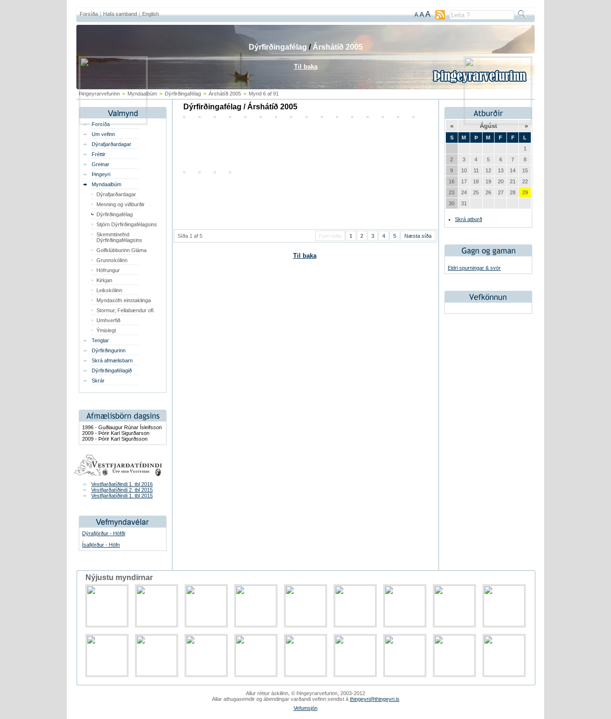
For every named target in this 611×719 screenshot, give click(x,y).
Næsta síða (418, 236)
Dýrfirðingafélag (114, 214)
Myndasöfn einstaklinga (123, 300)
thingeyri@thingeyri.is (375, 699)
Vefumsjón (305, 708)
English (150, 14)
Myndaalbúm (106, 184)
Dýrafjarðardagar (111, 144)
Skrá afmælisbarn (112, 360)
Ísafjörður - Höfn (101, 545)
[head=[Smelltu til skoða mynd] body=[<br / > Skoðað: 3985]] (215, 171)
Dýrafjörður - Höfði (103, 533)
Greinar (100, 164)
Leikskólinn (109, 290)
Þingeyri (101, 174)
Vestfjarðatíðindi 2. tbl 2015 (122, 490)
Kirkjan (104, 280)
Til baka (304, 255)
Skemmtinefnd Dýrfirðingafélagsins (119, 237)
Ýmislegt (106, 330)
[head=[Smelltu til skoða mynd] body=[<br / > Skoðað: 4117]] (199, 171)
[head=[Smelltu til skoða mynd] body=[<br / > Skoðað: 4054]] (184, 171)
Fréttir (98, 154)
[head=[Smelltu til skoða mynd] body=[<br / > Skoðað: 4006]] (230, 171)
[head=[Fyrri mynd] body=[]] (113, 122)
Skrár (98, 380)
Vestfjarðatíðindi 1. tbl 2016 (122, 484)
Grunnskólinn (111, 260)
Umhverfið (108, 320)
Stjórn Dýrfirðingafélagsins (126, 224)
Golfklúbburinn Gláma (121, 250)
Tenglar (100, 340)
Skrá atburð (468, 219)
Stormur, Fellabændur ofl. (125, 310)
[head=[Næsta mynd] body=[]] (498, 122)
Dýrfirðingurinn (109, 350)
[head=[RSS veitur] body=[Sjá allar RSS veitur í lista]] (440, 18)
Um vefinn (103, 134)
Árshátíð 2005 (338, 47)
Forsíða (89, 14)
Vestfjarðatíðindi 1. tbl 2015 (122, 495)
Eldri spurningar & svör (474, 268)
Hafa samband (120, 14)
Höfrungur (108, 270)
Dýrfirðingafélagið (112, 370)
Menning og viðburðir (120, 204)
